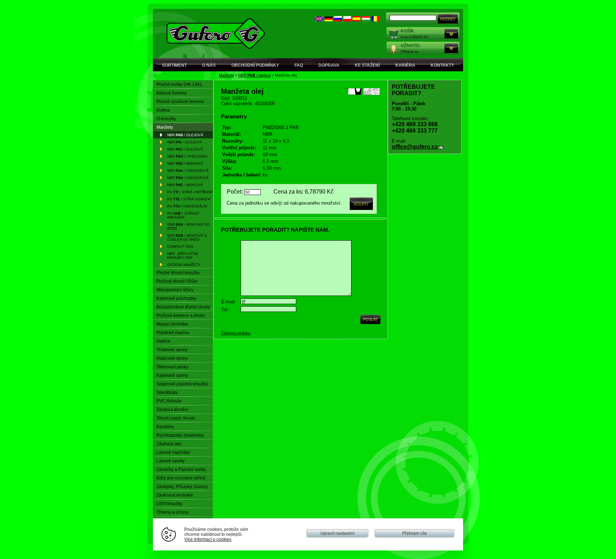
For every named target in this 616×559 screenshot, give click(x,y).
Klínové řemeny (171, 93)
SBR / (188, 226)
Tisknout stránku (235, 333)
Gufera (163, 110)
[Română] (375, 19)
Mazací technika (172, 324)
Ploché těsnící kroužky (178, 272)
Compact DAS (180, 246)
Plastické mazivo (172, 332)
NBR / (254, 75)
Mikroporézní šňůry (175, 289)
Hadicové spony (172, 358)
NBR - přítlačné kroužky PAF (182, 256)
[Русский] (338, 19)
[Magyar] (366, 19)
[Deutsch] (328, 19)
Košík (407, 31)
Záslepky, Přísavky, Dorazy (182, 486)
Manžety (226, 75)
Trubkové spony (172, 349)
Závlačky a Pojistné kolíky (181, 469)
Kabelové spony (172, 375)
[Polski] (347, 19)
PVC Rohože (169, 401)
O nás (209, 65)
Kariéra (405, 65)
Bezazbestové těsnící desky (183, 306)
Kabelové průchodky (176, 298)
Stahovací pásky (172, 366)
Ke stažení (367, 65)
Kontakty (442, 65)
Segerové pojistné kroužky (182, 383)
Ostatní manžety (183, 265)
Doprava (328, 65)
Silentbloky (167, 392)
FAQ (298, 65)
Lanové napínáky (173, 452)
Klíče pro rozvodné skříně (181, 478)
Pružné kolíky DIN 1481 (179, 84)
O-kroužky (166, 118)
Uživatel (411, 45)
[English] (319, 19)
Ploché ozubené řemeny (180, 101)
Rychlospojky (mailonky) (180, 435)
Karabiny (165, 426)
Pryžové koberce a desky (180, 315)
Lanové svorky (170, 460)
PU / (189, 192)
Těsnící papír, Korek (175, 418)
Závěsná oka (168, 443)
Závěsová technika (174, 495)
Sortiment (174, 65)
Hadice (163, 341)
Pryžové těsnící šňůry (176, 281)
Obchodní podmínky (255, 65)
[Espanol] (356, 19)
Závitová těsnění (172, 409)
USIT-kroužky (169, 503)
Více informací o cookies (207, 539)
